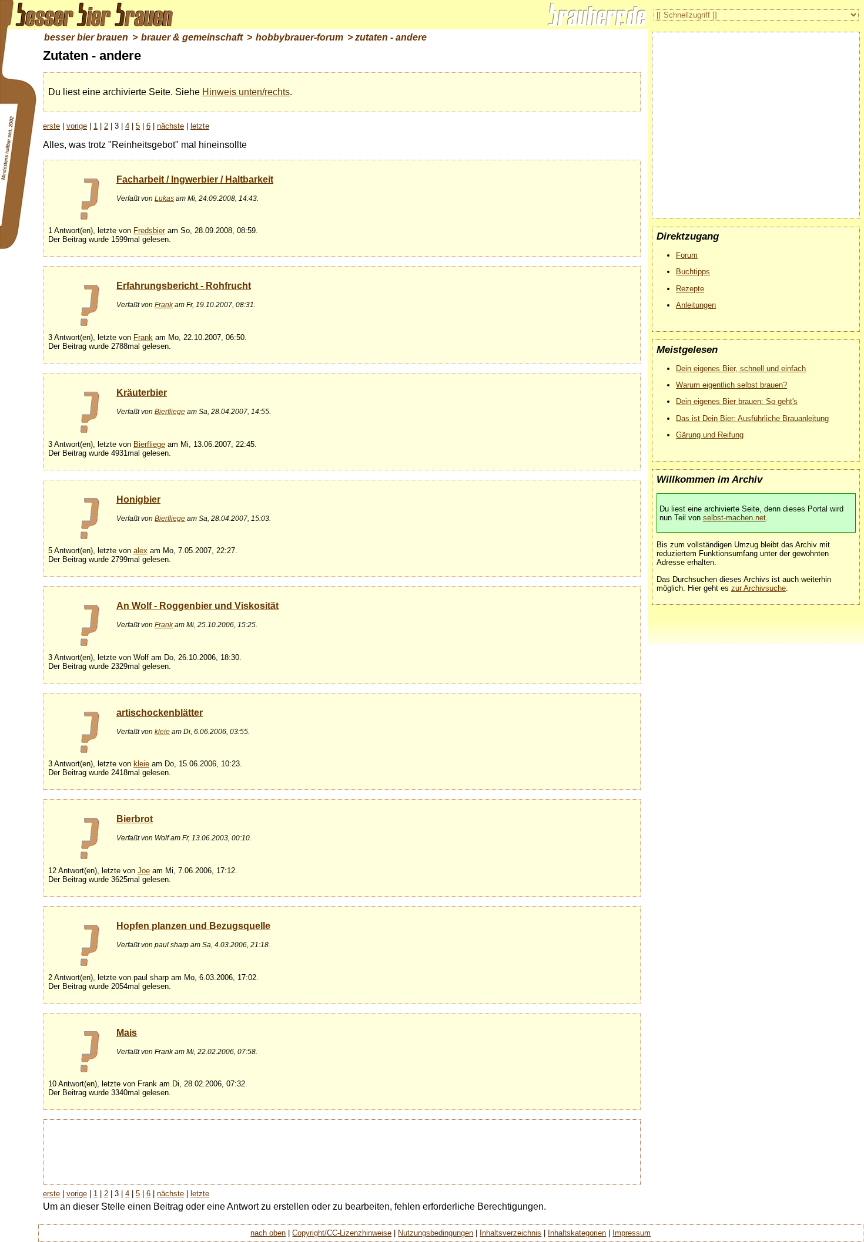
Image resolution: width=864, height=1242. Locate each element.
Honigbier (138, 499)
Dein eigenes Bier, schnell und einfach (741, 368)
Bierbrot (134, 819)
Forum (687, 255)
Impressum (631, 1232)
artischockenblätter (159, 713)
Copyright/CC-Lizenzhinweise (341, 1232)
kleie (162, 732)
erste (51, 126)
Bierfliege (170, 412)
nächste (170, 126)
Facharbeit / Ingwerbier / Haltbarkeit (194, 179)
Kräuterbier (141, 393)
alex (140, 550)
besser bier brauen (86, 37)
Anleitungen (696, 305)
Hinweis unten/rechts (246, 92)
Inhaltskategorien (577, 1232)
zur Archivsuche (758, 588)
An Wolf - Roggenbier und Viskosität (197, 606)
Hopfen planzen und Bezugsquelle (193, 926)
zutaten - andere (391, 37)
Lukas (164, 198)
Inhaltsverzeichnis (510, 1232)
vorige (76, 126)
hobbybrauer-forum (299, 37)
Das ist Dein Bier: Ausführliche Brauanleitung (752, 418)
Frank (164, 305)
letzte (199, 126)
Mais (126, 1033)
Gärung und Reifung (710, 434)
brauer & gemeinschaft (192, 37)
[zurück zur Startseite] (88, 14)
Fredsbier (149, 230)
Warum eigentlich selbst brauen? (731, 385)
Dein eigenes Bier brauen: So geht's (737, 401)
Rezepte (690, 288)
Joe (144, 870)
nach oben (268, 1232)
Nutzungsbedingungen (435, 1232)
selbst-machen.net (734, 517)
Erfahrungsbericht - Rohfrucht (183, 286)
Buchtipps (693, 271)
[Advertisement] (341, 1151)
